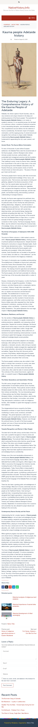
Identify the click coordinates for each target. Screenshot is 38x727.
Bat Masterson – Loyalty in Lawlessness (13, 702)
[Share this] (3, 587)
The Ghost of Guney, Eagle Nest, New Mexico (15, 713)
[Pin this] (10, 587)
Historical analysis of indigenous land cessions (24, 598)
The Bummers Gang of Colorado (11, 698)
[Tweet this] (6, 587)
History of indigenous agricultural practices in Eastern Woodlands (8, 632)
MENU (33, 18)
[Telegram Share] (13, 587)
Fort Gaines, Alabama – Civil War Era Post (29, 631)
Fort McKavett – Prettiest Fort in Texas (13, 710)
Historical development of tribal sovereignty (22, 614)
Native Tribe (10, 624)
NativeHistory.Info (19, 7)
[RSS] (19, 2)
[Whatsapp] (17, 587)
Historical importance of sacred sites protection (24, 605)
